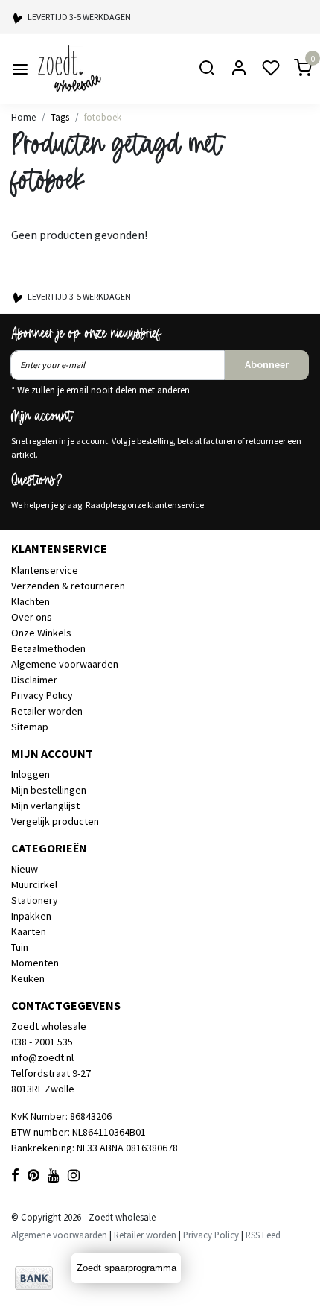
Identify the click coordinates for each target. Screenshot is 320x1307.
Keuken (28, 978)
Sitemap (29, 726)
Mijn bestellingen (48, 790)
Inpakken (31, 916)
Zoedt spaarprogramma (126, 1267)
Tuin (19, 947)
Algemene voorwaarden (64, 664)
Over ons (31, 617)
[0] (294, 69)
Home (23, 117)
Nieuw (24, 869)
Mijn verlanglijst (45, 805)
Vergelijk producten (55, 821)
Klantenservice (44, 570)
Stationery (34, 900)
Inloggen (30, 774)
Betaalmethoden (48, 648)
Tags (60, 117)
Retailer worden (47, 711)
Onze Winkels (41, 632)
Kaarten (28, 931)
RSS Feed (263, 1235)
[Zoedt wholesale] (96, 69)
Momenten (35, 962)
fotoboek (102, 117)
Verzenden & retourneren (68, 585)
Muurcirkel (34, 884)
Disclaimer (34, 679)
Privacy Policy (42, 695)
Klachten (30, 601)
